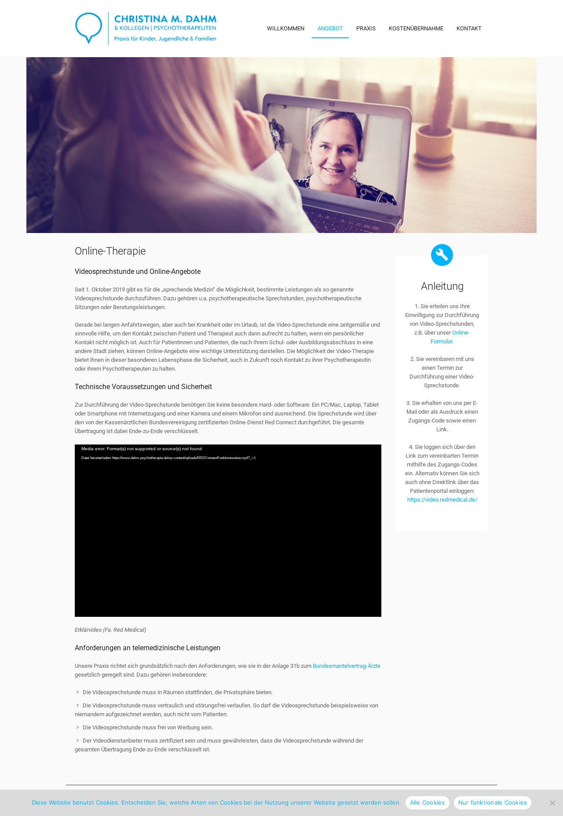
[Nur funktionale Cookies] (552, 802)
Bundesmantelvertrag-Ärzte (346, 666)
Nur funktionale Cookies (492, 802)
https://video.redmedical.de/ (442, 499)
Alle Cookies (427, 802)
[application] (228, 530)
